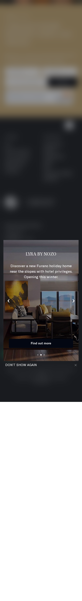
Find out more (41, 343)
